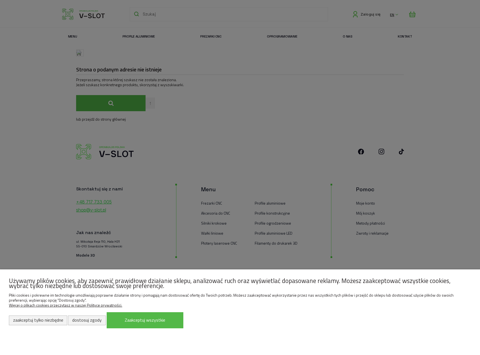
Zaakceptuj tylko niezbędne (38, 320)
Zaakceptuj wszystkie (145, 320)
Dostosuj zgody (87, 320)
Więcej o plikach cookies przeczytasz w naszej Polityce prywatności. (65, 305)
